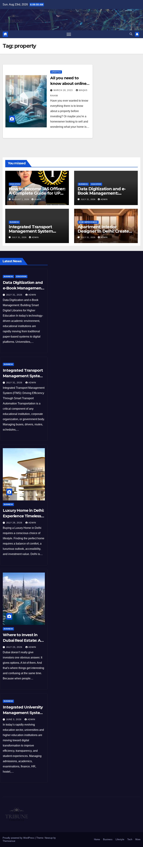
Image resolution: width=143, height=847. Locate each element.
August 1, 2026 (21, 199)
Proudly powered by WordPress (19, 838)
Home (97, 839)
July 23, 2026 (14, 647)
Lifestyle (56, 72)
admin (37, 199)
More (137, 839)
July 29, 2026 (14, 523)
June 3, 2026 (14, 719)
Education (15, 184)
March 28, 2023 (63, 90)
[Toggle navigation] (69, 34)
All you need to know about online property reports (68, 83)
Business (83, 184)
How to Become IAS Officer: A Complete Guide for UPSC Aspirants (37, 193)
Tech (129, 839)
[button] (131, 34)
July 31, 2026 (88, 199)
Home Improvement (88, 222)
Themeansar (9, 841)
